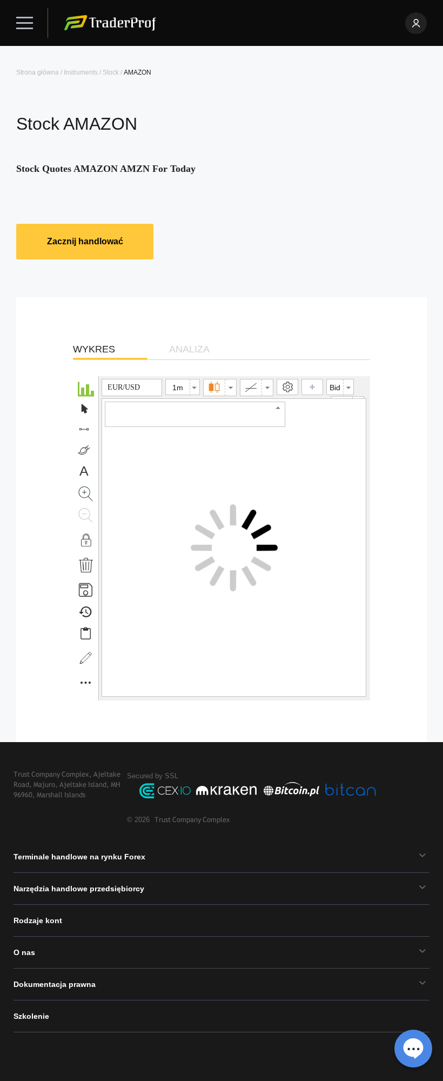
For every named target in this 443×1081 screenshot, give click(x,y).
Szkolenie (31, 1016)
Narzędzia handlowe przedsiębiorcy (79, 888)
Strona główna (37, 72)
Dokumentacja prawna (55, 984)
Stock (111, 72)
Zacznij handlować (85, 241)
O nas (24, 952)
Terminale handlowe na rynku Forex (79, 856)
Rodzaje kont (38, 920)
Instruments (81, 72)
